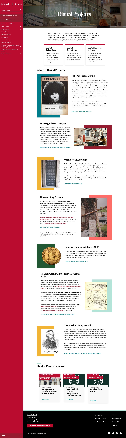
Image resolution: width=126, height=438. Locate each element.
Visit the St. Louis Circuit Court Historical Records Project (58, 314)
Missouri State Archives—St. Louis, (53, 310)
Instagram (113, 433)
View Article (47, 399)
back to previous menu (10, 15)
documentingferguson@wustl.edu (55, 223)
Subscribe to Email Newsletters (40, 425)
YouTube (121, 433)
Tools (3, 435)
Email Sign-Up (109, 433)
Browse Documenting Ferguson (49, 227)
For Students (98, 415)
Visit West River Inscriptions (72, 184)
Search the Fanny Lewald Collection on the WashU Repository (82, 353)
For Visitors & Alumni (101, 422)
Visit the (81, 111)
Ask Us (114, 415)
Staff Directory (116, 418)
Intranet (114, 425)
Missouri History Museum (48, 306)
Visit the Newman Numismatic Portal (76, 261)
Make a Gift (115, 422)
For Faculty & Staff (100, 418)
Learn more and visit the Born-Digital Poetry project (55, 147)
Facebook (117, 433)
